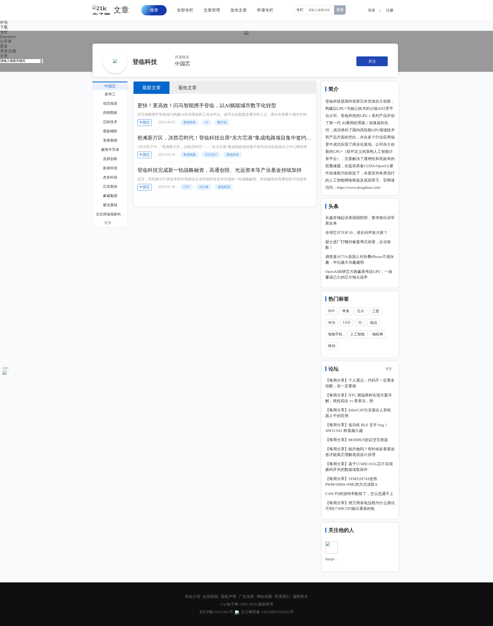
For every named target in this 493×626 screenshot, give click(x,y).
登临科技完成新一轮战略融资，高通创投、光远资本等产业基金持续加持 (219, 170)
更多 (107, 223)
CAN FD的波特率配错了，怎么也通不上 (359, 494)
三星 (375, 311)
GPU (186, 187)
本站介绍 (192, 596)
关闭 (6, 368)
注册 (12, 51)
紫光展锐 (110, 205)
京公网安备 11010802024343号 (267, 612)
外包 (4, 22)
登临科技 (189, 122)
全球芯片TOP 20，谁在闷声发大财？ (356, 233)
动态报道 (110, 103)
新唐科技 (110, 168)
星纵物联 (110, 131)
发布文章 (238, 10)
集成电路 (189, 154)
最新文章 (151, 87)
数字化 (222, 122)
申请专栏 (265, 10)
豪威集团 (110, 196)
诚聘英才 (300, 596)
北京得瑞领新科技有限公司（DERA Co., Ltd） (110, 214)
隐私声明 (228, 596)
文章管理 (212, 10)
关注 (372, 61)
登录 (4, 51)
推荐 (154, 10)
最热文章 (187, 87)
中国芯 (182, 63)
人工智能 (357, 334)
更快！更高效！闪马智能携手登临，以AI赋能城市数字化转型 (206, 105)
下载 (4, 27)
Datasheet (8, 37)
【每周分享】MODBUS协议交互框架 (356, 440)
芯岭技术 (110, 122)
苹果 (345, 311)
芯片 (360, 311)
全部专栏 (185, 10)
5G (360, 322)
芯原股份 (110, 186)
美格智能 (110, 140)
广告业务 (246, 596)
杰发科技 (110, 177)
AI (206, 122)
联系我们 (282, 596)
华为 (331, 323)
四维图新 (110, 113)
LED (346, 322)
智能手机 (335, 334)
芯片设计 (211, 154)
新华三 (110, 94)
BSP (331, 311)
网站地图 (264, 596)
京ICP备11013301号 (216, 612)
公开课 (6, 41)
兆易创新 (110, 159)
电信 (373, 323)
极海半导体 (110, 150)
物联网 (377, 334)
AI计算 (203, 187)
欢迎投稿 (210, 596)
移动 (331, 346)
